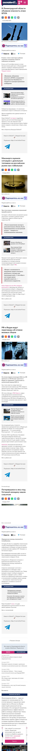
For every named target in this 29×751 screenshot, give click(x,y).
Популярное (21, 652)
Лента (8, 652)
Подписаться (20, 648)
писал (12, 604)
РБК (15, 264)
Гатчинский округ (6, 486)
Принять (14, 741)
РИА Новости (16, 393)
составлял (13, 118)
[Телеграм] (19, 55)
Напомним (5, 444)
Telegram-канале (6, 71)
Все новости (5, 690)
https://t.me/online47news (18, 140)
